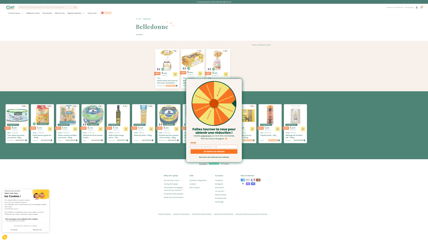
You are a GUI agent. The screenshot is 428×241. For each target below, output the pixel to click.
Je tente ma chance (214, 151)
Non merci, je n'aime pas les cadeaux (214, 157)
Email (193, 142)
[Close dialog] (240, 81)
